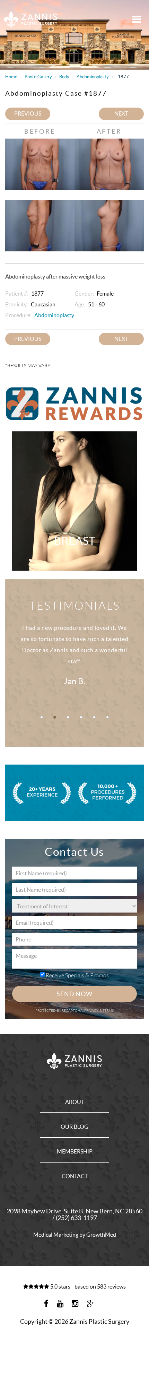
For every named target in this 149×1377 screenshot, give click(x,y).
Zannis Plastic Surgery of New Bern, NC (31, 19)
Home (11, 76)
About (74, 1102)
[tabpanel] (74, 657)
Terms (108, 1010)
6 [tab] (107, 717)
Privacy (91, 1010)
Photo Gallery (38, 76)
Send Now (74, 993)
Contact (75, 1176)
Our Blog (74, 1127)
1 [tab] (41, 717)
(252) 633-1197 (76, 1217)
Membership (75, 1151)
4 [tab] (81, 717)
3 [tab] (68, 717)
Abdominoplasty (93, 76)
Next (121, 113)
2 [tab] (54, 717)
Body (64, 76)
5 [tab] (94, 717)
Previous (27, 113)
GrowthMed (101, 1234)
